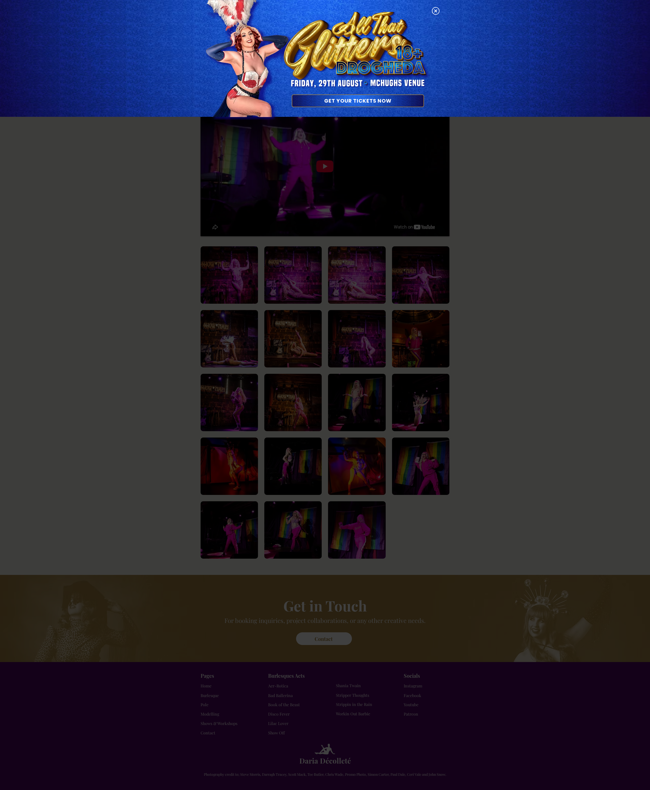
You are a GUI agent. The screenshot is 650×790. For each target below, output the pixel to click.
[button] (436, 11)
